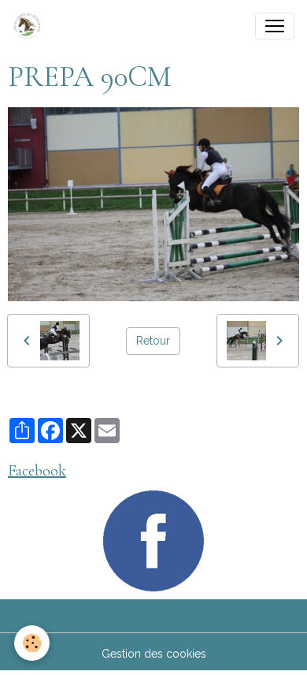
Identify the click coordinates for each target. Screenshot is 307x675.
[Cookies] (32, 643)
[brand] (30, 26)
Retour (153, 340)
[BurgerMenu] (274, 26)
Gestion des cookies (154, 653)
